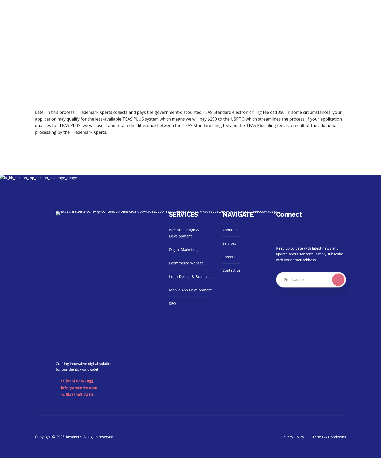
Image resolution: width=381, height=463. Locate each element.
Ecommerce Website (186, 263)
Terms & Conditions (329, 436)
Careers (228, 256)
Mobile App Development (190, 289)
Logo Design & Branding (189, 276)
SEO (172, 303)
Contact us (231, 270)
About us (229, 229)
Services (229, 243)
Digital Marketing (183, 249)
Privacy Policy (292, 436)
